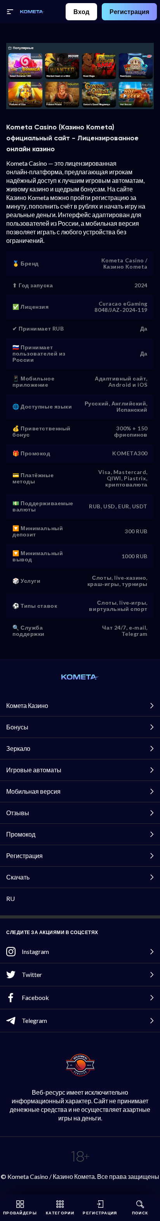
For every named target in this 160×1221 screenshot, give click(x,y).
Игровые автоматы (33, 769)
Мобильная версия (33, 791)
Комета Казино (27, 705)
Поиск (140, 1212)
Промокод (20, 834)
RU (10, 898)
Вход (81, 11)
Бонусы (17, 727)
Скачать (18, 877)
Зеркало (18, 748)
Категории (60, 1212)
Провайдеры (20, 1212)
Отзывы (17, 812)
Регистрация (129, 11)
